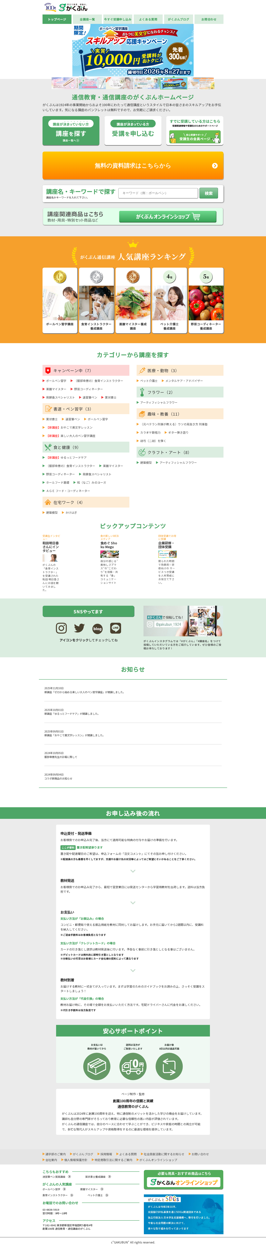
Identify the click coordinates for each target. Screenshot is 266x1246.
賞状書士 (111, 397)
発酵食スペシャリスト (60, 397)
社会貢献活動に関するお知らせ (164, 1154)
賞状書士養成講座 (95, 1176)
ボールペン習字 (56, 380)
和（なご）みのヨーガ (91, 482)
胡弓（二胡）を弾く (153, 441)
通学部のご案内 (55, 1154)
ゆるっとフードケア (66, 457)
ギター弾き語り (178, 432)
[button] (228, 49)
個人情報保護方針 (75, 1160)
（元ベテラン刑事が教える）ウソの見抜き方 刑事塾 (174, 424)
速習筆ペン (90, 397)
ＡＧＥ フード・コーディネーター (68, 491)
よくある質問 (148, 19)
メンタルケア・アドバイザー (184, 380)
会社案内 (51, 1160)
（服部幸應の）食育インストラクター (98, 380)
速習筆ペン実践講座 (54, 1176)
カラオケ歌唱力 (150, 432)
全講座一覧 (87, 19)
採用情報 (106, 1154)
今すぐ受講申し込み (118, 19)
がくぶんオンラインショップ (158, 1160)
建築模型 (52, 512)
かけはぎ (71, 512)
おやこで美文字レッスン (69, 427)
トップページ (57, 19)
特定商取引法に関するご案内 (113, 1160)
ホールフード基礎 (57, 482)
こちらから (133, 165)
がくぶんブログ (178, 19)
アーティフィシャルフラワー (159, 402)
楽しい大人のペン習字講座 (70, 436)
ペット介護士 (149, 380)
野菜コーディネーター (88, 389)
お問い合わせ (200, 1154)
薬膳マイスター (56, 389)
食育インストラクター (55, 1195)
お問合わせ (209, 19)
